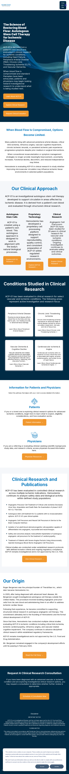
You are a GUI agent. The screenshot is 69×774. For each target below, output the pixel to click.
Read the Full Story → (34, 655)
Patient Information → (34, 422)
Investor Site (62, 5)
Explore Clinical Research (15, 105)
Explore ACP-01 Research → (12, 260)
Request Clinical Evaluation (16, 113)
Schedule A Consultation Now (34, 696)
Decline (57, 766)
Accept (42, 766)
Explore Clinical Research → (56, 263)
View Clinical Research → (34, 559)
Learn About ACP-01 (13, 96)
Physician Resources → (34, 457)
